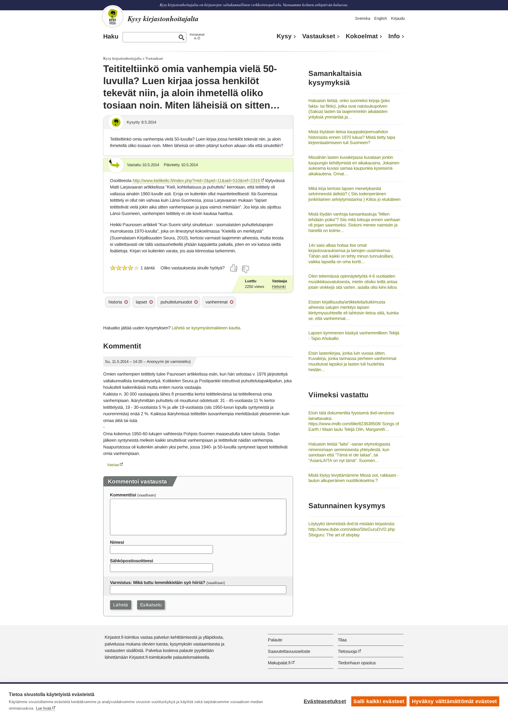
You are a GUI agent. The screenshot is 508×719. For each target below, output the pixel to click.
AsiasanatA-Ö (197, 36)
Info (394, 36)
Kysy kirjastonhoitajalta (122, 58)
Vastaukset (318, 36)
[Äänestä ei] (245, 269)
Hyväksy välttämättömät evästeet (454, 701)
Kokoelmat (362, 36)
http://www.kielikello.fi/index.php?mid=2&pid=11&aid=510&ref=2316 (196, 180)
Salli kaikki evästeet (378, 701)
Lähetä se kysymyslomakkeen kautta (206, 327)
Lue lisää (43, 708)
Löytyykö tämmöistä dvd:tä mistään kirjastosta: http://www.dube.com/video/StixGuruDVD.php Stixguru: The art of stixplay (351, 529)
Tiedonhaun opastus (357, 662)
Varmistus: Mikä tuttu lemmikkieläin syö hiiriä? (157, 582)
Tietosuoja (347, 651)
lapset (141, 301)
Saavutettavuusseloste (289, 651)
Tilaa (342, 639)
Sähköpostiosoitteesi (131, 560)
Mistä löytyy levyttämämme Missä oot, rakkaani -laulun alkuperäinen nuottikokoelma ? (353, 478)
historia (115, 301)
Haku (110, 36)
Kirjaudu (398, 18)
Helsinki (279, 286)
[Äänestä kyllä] (234, 268)
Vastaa (113, 465)
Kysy (284, 36)
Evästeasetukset (325, 701)
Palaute (275, 639)
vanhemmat (216, 301)
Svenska (362, 18)
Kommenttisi (123, 494)
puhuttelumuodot (176, 301)
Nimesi (117, 542)
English (380, 18)
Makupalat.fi (279, 662)
